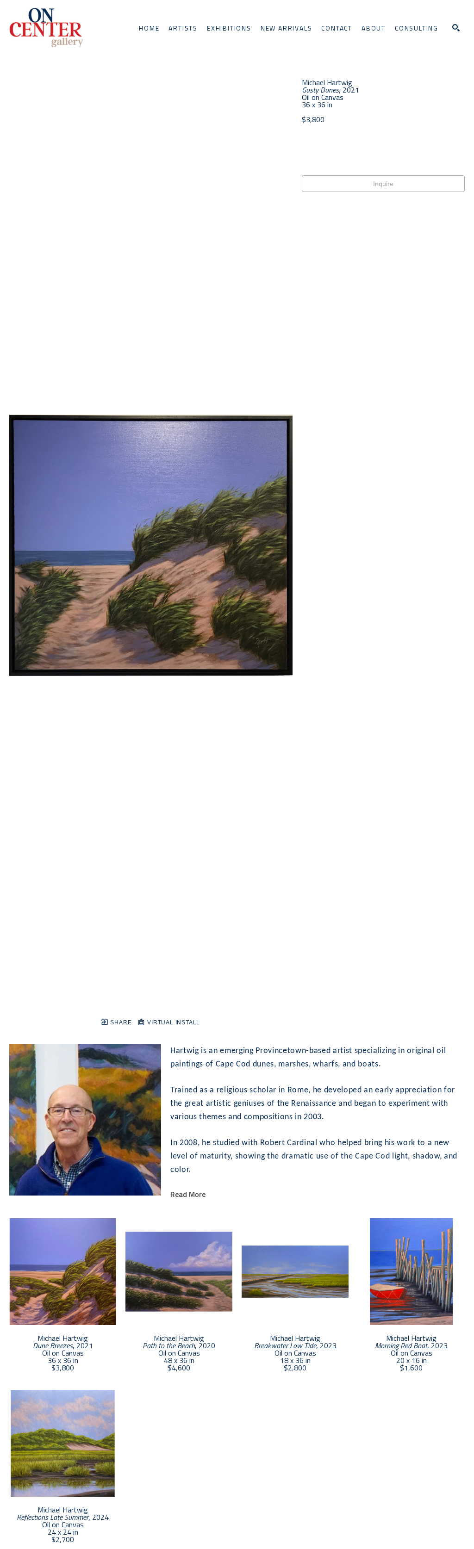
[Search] (456, 27)
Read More (188, 1194)
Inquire (383, 183)
